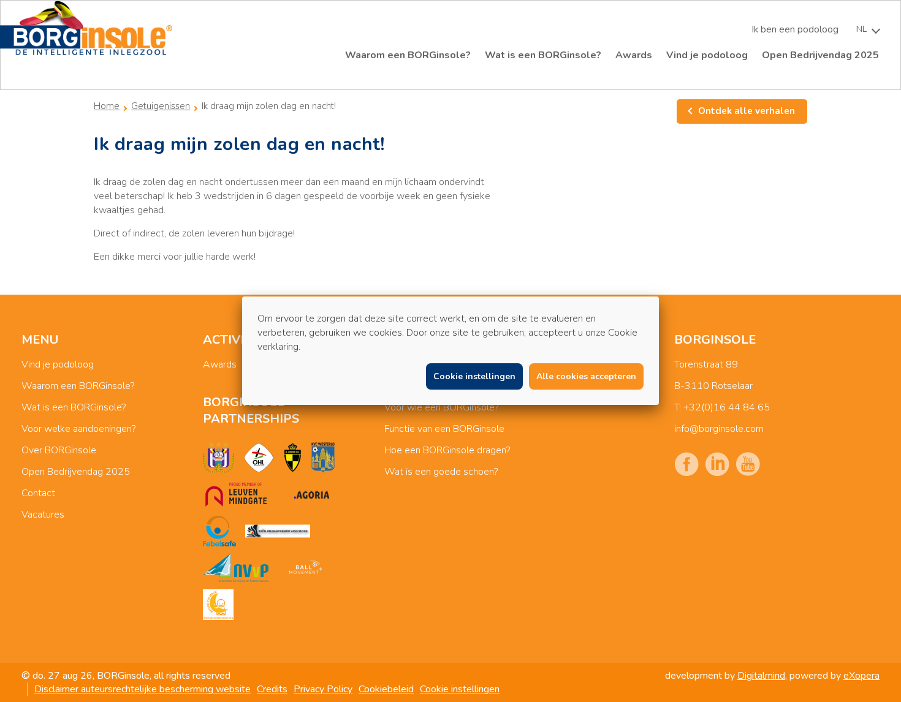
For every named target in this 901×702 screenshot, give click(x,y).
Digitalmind (761, 675)
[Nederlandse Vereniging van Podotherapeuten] (236, 568)
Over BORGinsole (58, 450)
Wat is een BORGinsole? (543, 55)
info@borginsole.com (719, 429)
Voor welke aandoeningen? (78, 429)
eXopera (861, 675)
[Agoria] (311, 494)
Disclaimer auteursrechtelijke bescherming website (142, 689)
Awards (633, 55)
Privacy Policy (323, 689)
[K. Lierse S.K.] (292, 457)
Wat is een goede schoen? (441, 471)
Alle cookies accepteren (586, 376)
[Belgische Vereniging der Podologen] (277, 531)
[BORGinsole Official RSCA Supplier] (218, 457)
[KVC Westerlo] (323, 457)
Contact (38, 493)
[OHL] (258, 457)
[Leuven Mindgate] (236, 494)
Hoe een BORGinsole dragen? (447, 450)
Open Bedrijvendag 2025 (820, 55)
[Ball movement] (305, 568)
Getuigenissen (160, 106)
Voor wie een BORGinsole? (441, 407)
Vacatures (42, 514)
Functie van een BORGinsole (444, 429)
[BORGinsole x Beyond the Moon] (218, 604)
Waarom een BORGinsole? (408, 55)
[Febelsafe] (219, 531)
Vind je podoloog (707, 55)
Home (107, 106)
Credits (272, 689)
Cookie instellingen (460, 689)
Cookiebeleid (386, 689)
